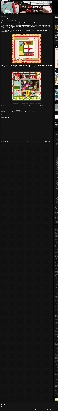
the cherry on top (31, 111)
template (24, 111)
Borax (55, 236)
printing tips (56, 370)
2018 (56, 143)
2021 (56, 139)
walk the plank (56, 393)
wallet (56, 394)
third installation (56, 387)
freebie (9, 111)
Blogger (50, 409)
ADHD (55, 229)
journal (57, 347)
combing (55, 309)
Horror (57, 256)
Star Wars (56, 284)
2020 (56, 140)
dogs (56, 319)
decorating (56, 313)
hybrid (56, 344)
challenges (56, 306)
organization (56, 358)
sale (57, 373)
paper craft (56, 360)
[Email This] (16, 110)
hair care (57, 340)
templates (56, 386)
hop (57, 342)
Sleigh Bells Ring (17, 111)
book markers (56, 302)
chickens (56, 307)
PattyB (55, 274)
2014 (56, 220)
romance (56, 373)
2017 (56, 144)
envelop (55, 321)
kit (12, 111)
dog (55, 319)
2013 (56, 221)
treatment (56, 390)
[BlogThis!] (17, 110)
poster (55, 367)
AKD (56, 229)
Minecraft (56, 269)
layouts (56, 350)
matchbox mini (56, 351)
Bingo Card (56, 235)
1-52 (55, 227)
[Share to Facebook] (18, 110)
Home (27, 141)
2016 (56, 145)
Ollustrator (38, 409)
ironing (55, 347)
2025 (56, 134)
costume (55, 310)
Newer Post (4, 141)
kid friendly (56, 348)
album (57, 297)
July (57, 211)
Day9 (55, 241)
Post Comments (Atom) (30, 144)
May (57, 213)
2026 (56, 133)
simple (57, 379)
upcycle (55, 392)
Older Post (48, 141)
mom (56, 354)
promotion (56, 371)
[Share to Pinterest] (19, 110)
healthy (55, 341)
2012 (56, 222)
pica (57, 364)
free (6, 111)
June (57, 212)
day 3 (56, 312)
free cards (56, 328)
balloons (55, 300)
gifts (56, 339)
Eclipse (57, 246)
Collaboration (56, 239)
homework (56, 342)
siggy (55, 379)
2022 (56, 138)
